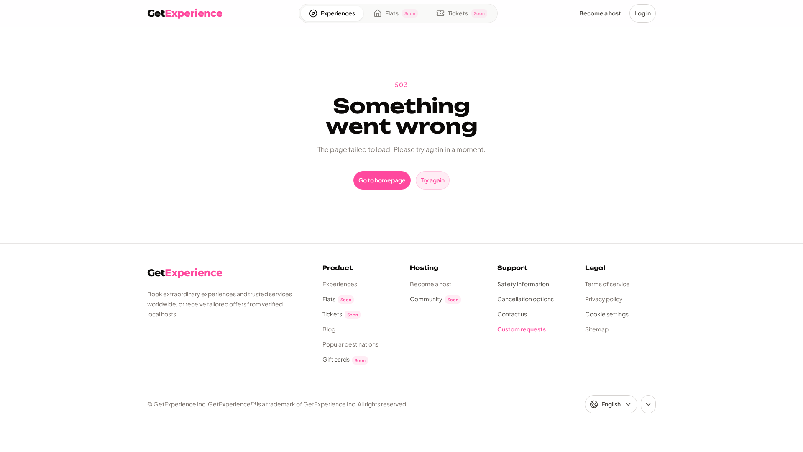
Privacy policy (604, 299)
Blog (328, 329)
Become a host (430, 284)
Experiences (339, 284)
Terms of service (607, 284)
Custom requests (521, 329)
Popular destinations (350, 344)
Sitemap (597, 329)
